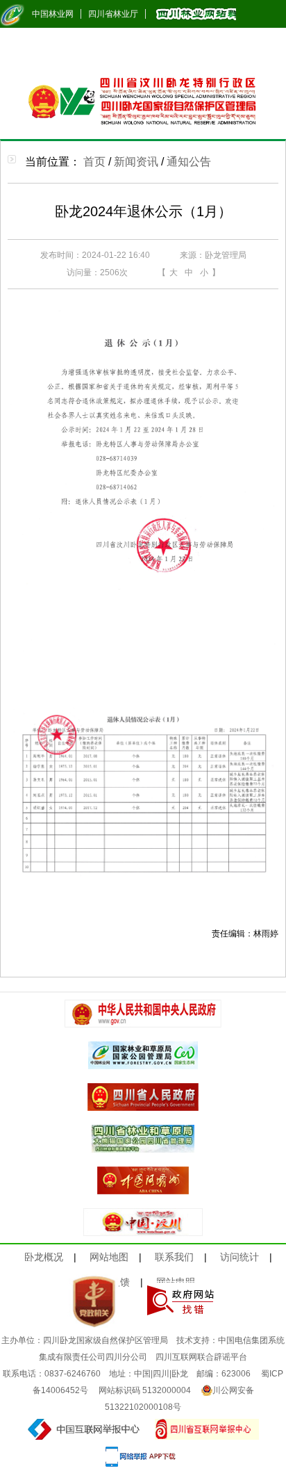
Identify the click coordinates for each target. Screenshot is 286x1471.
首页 (94, 162)
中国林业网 (53, 14)
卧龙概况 (43, 1256)
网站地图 (109, 1256)
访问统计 (239, 1256)
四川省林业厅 (113, 14)
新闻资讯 (136, 162)
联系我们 (174, 1256)
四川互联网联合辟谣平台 (201, 1357)
